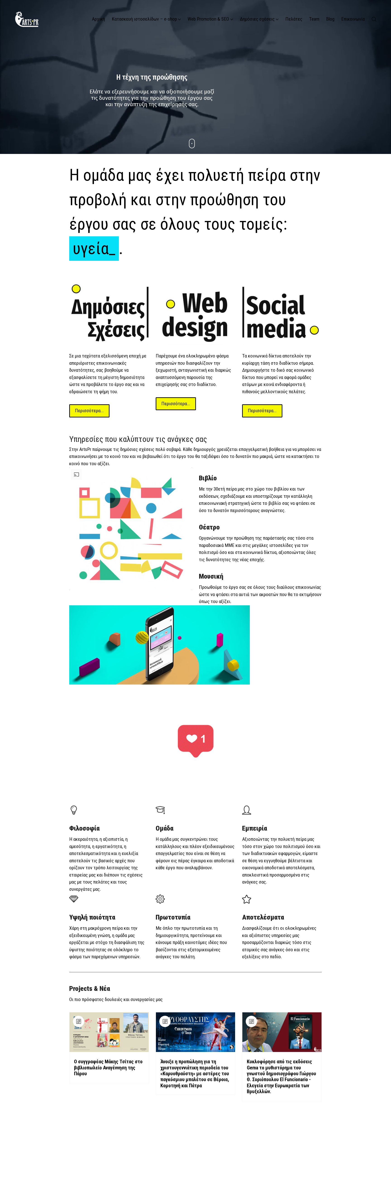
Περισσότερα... (89, 410)
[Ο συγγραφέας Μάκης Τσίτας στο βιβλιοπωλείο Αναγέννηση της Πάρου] (109, 1032)
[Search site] (374, 19)
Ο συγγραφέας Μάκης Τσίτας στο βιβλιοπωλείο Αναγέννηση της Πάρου (108, 1067)
